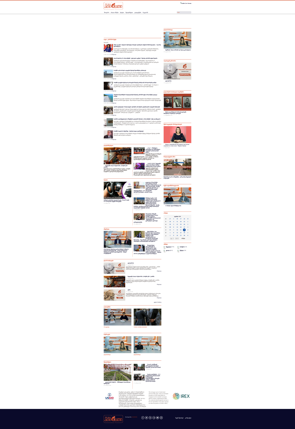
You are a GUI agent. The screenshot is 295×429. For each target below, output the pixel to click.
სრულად (114, 54)
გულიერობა (131, 263)
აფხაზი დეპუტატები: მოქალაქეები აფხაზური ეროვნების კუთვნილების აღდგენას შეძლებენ (137, 106)
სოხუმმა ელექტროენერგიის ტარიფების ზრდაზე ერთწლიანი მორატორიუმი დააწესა (135, 82)
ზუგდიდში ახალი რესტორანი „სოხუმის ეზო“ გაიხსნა (141, 276)
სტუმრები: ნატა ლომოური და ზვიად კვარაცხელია (178, 50)
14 (177, 230)
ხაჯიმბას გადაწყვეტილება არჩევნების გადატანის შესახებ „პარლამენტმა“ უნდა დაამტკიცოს (137, 119)
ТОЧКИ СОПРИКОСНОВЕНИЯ (140, 327)
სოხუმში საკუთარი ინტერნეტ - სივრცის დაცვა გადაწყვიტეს (129, 131)
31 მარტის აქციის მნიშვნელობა (173, 205)
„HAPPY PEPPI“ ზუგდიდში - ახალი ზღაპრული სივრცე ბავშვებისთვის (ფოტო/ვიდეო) (153, 165)
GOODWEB (134, 417)
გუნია (129, 289)
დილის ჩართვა (107, 354)
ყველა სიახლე (157, 302)
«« (166, 216)
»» (188, 216)
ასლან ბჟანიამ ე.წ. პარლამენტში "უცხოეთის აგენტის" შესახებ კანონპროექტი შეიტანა (135, 58)
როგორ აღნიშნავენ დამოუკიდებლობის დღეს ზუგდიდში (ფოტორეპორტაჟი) (153, 366)
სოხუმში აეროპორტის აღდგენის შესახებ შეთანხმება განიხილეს (130, 70)
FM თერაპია (106, 327)
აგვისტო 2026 (177, 216)
